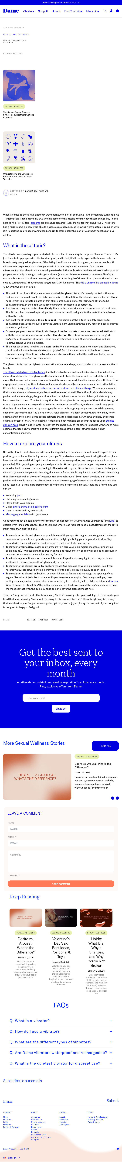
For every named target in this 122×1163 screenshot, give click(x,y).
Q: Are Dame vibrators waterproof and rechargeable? (58, 1052)
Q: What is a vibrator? (30, 1020)
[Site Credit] (118, 1149)
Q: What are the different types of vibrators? (50, 1042)
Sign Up (61, 708)
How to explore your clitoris (14, 41)
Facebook (63, 1119)
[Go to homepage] (11, 11)
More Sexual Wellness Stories (34, 743)
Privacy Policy (95, 1119)
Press (34, 1130)
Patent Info (94, 1122)
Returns (7, 1119)
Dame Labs (36, 1127)
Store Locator (38, 1122)
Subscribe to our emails (22, 1080)
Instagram (64, 1124)
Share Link (58, 620)
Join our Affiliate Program (41, 1138)
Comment (14, 875)
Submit (113, 1100)
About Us (35, 1117)
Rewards (7, 1124)
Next (117, 798)
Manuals (35, 1132)
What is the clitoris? (16, 34)
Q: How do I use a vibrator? (34, 1031)
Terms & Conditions (97, 1117)
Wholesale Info (39, 1135)
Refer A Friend (10, 1127)
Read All (105, 745)
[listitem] (62, 777)
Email (12, 837)
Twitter (63, 1122)
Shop (5, 1117)
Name (11, 822)
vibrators (113, 581)
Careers (35, 1124)
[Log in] (111, 10)
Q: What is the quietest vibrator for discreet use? (55, 1063)
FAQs (5, 1122)
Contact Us (36, 1119)
